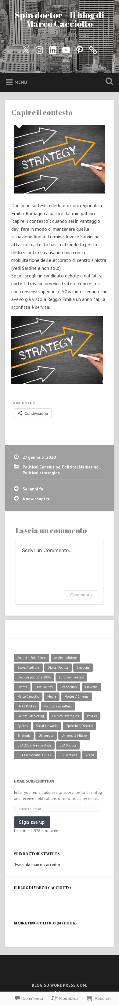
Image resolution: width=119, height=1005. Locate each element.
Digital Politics (58, 667)
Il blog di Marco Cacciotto (42, 887)
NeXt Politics (26, 706)
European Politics (71, 677)
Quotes (22, 726)
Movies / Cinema (76, 696)
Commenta (81, 594)
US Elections (68, 755)
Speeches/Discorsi (79, 726)
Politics (92, 716)
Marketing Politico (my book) (45, 923)
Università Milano (74, 735)
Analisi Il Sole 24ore (31, 658)
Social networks (47, 726)
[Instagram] (39, 48)
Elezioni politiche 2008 (34, 677)
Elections (83, 667)
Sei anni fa (33, 489)
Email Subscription (34, 781)
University (46, 735)
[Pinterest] (80, 48)
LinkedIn (91, 687)
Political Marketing (80, 467)
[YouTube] (66, 48)
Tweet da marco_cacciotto (37, 864)
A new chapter (36, 498)
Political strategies (41, 472)
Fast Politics (43, 687)
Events (22, 687)
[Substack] (93, 48)
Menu (20, 82)
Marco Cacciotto (28, 696)
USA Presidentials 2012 (34, 755)
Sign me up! (32, 822)
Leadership (69, 687)
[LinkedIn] (53, 48)
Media (51, 696)
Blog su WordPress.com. (59, 985)
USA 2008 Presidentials (34, 745)
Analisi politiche (65, 658)
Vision (89, 755)
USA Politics (68, 745)
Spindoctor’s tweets (37, 853)
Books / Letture (28, 667)
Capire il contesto (42, 112)
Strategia (24, 735)
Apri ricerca (108, 82)
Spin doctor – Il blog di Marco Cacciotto (59, 19)
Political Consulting (41, 467)
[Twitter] (26, 48)
